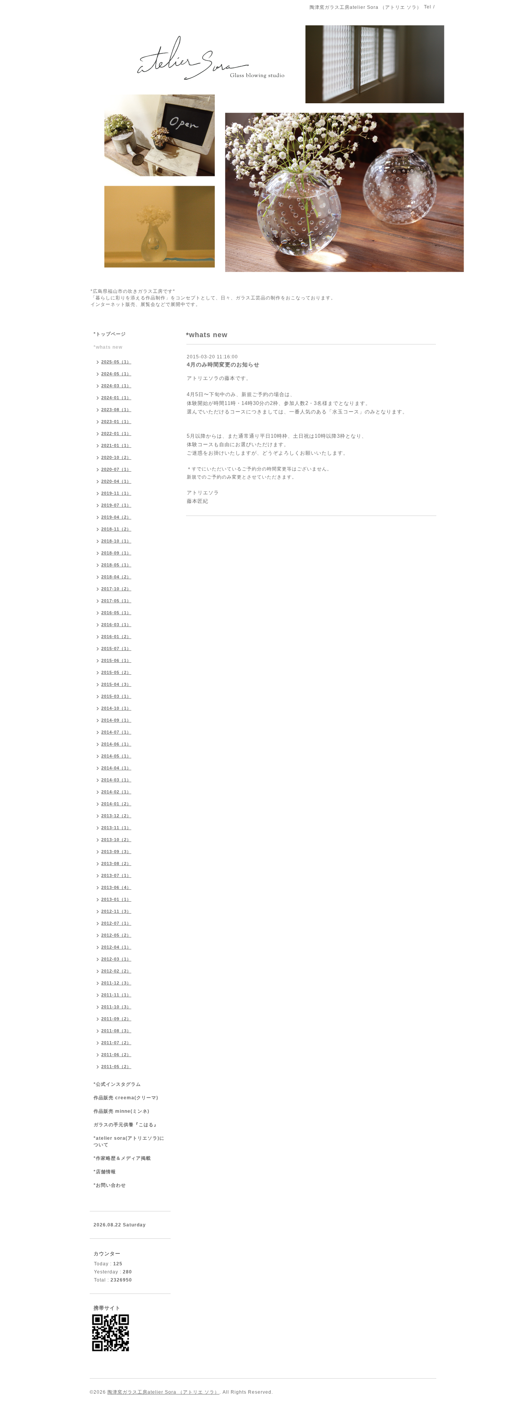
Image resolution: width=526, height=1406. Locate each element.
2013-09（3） (116, 851)
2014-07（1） (116, 732)
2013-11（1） (116, 827)
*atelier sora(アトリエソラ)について (129, 1141)
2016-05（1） (116, 612)
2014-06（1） (116, 744)
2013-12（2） (116, 815)
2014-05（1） (116, 756)
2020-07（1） (116, 469)
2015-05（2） (116, 672)
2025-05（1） (116, 361)
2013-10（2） (116, 839)
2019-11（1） (116, 493)
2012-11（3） (116, 911)
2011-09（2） (116, 1018)
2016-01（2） (116, 636)
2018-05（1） (116, 565)
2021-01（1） (116, 445)
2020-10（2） (116, 457)
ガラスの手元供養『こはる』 (126, 1124)
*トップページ (110, 334)
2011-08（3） (116, 1030)
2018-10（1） (116, 541)
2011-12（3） (116, 983)
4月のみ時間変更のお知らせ (223, 364)
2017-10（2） (116, 588)
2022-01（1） (116, 433)
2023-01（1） (116, 421)
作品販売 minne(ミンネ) (121, 1111)
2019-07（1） (116, 505)
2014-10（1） (116, 708)
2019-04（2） (116, 517)
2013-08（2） (116, 863)
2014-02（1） (116, 792)
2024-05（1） (116, 373)
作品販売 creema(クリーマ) (126, 1097)
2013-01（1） (116, 899)
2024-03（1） (116, 385)
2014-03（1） (116, 780)
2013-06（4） (116, 887)
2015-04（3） (116, 684)
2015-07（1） (116, 648)
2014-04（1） (116, 768)
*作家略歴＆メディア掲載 (122, 1158)
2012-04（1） (116, 947)
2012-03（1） (116, 959)
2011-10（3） (116, 1007)
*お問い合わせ (110, 1185)
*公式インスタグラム (117, 1084)
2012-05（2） (116, 935)
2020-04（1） (116, 481)
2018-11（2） (116, 529)
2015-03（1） (116, 696)
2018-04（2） (116, 576)
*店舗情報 (105, 1171)
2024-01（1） (116, 397)
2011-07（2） (116, 1042)
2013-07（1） (116, 875)
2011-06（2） (116, 1054)
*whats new (108, 347)
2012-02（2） (116, 971)
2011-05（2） (116, 1066)
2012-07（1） (116, 923)
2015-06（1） (116, 660)
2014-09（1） (116, 720)
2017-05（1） (116, 600)
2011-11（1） (116, 995)
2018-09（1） (116, 553)
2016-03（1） (116, 624)
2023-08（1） (116, 409)
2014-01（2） (116, 803)
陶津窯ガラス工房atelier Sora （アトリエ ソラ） (163, 1392)
